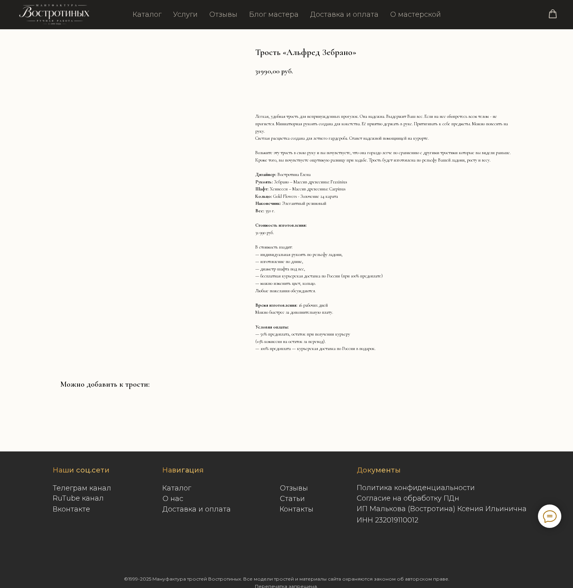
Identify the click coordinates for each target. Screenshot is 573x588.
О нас (173, 498)
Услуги (185, 14)
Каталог (147, 14)
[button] (552, 14)
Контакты (296, 509)
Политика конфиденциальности (416, 487)
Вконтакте (71, 509)
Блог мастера (274, 14)
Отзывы (223, 14)
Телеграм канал (82, 488)
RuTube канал (78, 498)
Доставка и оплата (344, 14)
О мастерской (415, 14)
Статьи (292, 498)
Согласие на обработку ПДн (408, 498)
